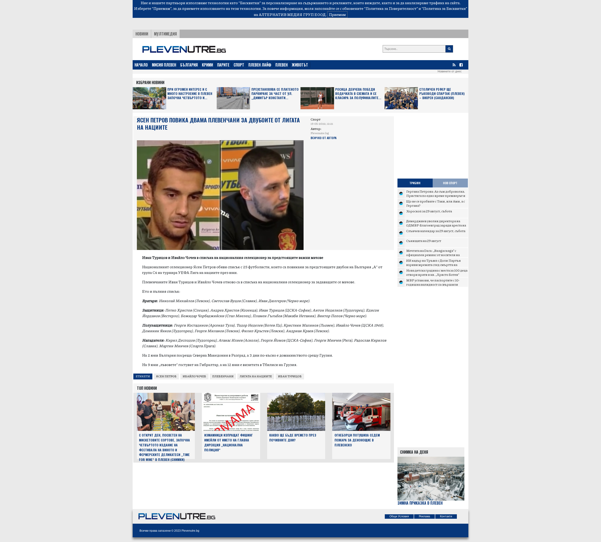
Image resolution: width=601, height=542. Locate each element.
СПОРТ (239, 65)
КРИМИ (207, 65)
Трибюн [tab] (414, 183)
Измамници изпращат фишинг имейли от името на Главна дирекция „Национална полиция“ (228, 442)
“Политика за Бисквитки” (444, 8)
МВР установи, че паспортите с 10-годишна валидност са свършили (432, 282)
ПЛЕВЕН (281, 65)
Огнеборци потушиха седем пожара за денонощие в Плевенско (357, 440)
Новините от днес (450, 71)
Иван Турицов (290, 376)
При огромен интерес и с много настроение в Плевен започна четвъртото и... (189, 93)
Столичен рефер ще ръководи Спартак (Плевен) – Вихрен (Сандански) (442, 93)
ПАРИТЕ (223, 65)
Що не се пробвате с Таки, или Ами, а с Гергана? (435, 203)
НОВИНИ (141, 34)
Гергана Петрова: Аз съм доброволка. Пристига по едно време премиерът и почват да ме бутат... (435, 195)
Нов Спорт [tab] (450, 183)
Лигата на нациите (256, 376)
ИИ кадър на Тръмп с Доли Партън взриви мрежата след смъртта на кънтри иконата (433, 264)
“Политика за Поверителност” (391, 8)
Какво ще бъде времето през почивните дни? (292, 437)
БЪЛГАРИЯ (189, 65)
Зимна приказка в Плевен (420, 503)
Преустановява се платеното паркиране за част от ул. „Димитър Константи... (275, 93)
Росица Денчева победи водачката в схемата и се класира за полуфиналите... (358, 93)
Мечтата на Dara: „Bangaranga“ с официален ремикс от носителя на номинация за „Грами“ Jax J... (433, 254)
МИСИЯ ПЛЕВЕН (164, 65)
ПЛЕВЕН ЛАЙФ (259, 65)
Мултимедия (165, 34)
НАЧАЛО (141, 65)
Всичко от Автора (324, 138)
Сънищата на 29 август (423, 240)
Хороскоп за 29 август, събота (429, 211)
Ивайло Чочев (194, 376)
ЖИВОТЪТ (300, 65)
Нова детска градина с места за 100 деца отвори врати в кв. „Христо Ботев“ (436, 272)
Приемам (337, 14)
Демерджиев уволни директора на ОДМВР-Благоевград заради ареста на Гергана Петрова (436, 224)
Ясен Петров (166, 376)
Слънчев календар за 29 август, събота (435, 230)
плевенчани (223, 376)
